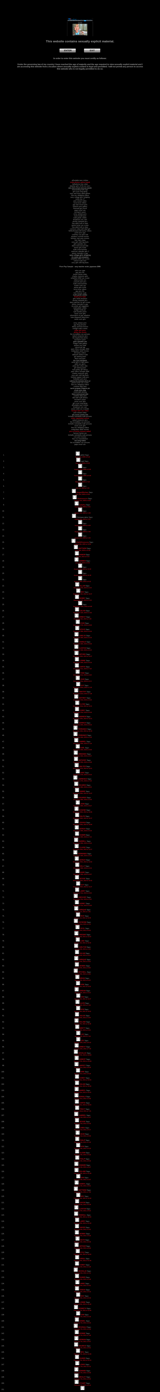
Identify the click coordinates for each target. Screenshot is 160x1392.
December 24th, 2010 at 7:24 (82, 743)
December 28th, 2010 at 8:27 (82, 806)
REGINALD (82, 1327)
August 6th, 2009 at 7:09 (82, 531)
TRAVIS (82, 1290)
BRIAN (82, 978)
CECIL (82, 928)
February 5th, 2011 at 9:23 (82, 1210)
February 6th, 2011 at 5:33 (82, 1291)
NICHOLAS (82, 1271)
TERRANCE (82, 729)
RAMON (82, 555)
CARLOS (82, 636)
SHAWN (82, 835)
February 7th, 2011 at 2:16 (82, 1316)
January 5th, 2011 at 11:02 (82, 986)
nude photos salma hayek (80, 182)
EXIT (92, 50)
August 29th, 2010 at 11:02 (82, 569)
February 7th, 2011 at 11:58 (82, 1354)
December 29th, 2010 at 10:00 (82, 824)
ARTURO (82, 654)
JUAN (82, 679)
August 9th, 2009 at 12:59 (82, 544)
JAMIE (82, 1283)
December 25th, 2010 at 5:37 (82, 756)
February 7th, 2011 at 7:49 (82, 1335)
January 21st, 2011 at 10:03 (82, 1105)
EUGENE (82, 810)
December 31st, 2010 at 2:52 (82, 899)
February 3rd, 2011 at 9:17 (82, 1129)
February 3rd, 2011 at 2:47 (82, 1117)
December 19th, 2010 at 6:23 (82, 650)
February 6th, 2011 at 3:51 (82, 1285)
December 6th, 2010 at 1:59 (82, 619)
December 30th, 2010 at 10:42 (82, 880)
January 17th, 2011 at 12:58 (82, 1061)
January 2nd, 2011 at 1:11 (82, 924)
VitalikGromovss (82, 542)
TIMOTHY (82, 692)
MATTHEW (82, 548)
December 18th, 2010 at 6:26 (82, 631)
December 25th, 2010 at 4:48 (82, 762)
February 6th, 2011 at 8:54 (82, 1248)
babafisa (82, 505)
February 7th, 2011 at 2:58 (82, 1372)
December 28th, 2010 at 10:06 (82, 812)
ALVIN (82, 1003)
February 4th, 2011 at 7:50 (82, 1192)
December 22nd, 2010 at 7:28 (82, 693)
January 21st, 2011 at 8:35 (82, 1067)
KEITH (82, 1240)
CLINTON (82, 648)
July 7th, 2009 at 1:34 (82, 488)
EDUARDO (82, 798)
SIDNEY (82, 903)
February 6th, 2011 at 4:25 (82, 1235)
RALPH (82, 816)
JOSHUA (82, 822)
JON (82, 997)
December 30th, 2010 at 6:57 (82, 874)
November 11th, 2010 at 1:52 (82, 612)
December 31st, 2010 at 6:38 (82, 905)
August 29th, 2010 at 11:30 (82, 575)
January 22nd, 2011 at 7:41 (82, 1111)
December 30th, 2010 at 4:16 (82, 868)
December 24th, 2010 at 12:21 (82, 718)
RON (82, 1009)
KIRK (82, 984)
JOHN (82, 804)
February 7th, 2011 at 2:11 (82, 1366)
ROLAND (82, 1022)
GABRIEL (82, 741)
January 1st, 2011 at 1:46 (82, 911)
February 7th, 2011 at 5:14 (82, 1385)
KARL (82, 748)
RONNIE (82, 1333)
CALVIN (82, 611)
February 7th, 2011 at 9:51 (82, 1348)
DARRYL (82, 1090)
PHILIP (82, 1140)
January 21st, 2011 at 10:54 (82, 1080)
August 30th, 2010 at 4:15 (82, 581)
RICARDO (82, 785)
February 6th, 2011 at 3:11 (82, 1273)
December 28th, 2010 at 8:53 (82, 787)
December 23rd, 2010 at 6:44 (82, 712)
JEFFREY (82, 698)
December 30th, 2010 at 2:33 (82, 855)
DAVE (82, 773)
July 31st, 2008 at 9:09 (82, 463)
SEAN (82, 1134)
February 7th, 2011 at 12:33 (82, 1360)
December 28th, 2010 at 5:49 (82, 799)
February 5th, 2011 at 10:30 (82, 1217)
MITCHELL (82, 972)
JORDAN (82, 991)
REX (82, 592)
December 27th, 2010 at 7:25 (82, 781)
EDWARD (82, 1165)
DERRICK (82, 723)
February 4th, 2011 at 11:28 (82, 1173)
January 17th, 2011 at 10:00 (82, 1055)
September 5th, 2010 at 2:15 (83, 587)
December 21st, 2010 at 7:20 (82, 668)
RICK (82, 916)
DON (82, 1146)
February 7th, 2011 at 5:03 (82, 1379)
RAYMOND (82, 922)
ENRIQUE (82, 910)
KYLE (82, 1252)
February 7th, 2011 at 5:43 (82, 1323)
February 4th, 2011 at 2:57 (82, 1179)
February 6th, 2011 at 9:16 (82, 1298)
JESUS (82, 629)
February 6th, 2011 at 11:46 (82, 1260)
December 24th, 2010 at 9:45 (82, 749)
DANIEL (82, 1321)
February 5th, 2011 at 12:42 (82, 1198)
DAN (82, 1178)
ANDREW (82, 717)
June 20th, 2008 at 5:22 (82, 457)
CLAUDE (82, 847)
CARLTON (82, 947)
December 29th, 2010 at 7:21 (82, 837)
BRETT (82, 1028)
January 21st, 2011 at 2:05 (82, 1098)
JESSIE (82, 879)
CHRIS (82, 1128)
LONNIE (82, 660)
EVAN (82, 623)
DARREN (82, 561)
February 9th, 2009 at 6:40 (82, 475)
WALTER (82, 766)
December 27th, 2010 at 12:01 (82, 768)
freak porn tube (80, 297)
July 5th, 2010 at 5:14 (82, 556)
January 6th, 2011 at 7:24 (82, 1005)
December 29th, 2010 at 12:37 (82, 818)
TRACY (82, 1109)
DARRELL (82, 841)
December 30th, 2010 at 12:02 (82, 862)
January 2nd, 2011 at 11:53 (82, 936)
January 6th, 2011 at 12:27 (82, 999)
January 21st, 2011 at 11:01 (82, 1092)
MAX (82, 1296)
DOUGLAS (82, 1053)
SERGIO (82, 829)
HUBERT (82, 1059)
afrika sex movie (80, 332)
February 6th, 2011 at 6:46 (82, 1242)
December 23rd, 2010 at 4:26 (82, 700)
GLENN (82, 1153)
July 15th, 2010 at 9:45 (82, 563)
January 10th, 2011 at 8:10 (82, 1042)
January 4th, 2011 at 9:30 (82, 961)
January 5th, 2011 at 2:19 (82, 992)
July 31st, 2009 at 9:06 (82, 494)
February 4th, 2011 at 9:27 (82, 1167)
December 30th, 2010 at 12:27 (82, 849)
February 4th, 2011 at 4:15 (82, 1148)
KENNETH (82, 1308)
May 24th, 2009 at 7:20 (82, 482)
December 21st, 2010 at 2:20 (82, 675)
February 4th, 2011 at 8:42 (82, 1161)
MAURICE (82, 1346)
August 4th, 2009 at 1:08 (82, 513)
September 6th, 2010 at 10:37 (82, 594)
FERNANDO (82, 854)
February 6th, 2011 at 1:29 (82, 1267)
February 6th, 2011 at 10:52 (82, 1254)
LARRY (82, 891)
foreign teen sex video (80, 411)
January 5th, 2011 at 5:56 (82, 967)
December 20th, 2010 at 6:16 (82, 662)
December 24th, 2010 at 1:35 (82, 737)
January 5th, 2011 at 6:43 (82, 980)
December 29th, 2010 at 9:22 (82, 843)
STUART (82, 1383)
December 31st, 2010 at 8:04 (82, 893)
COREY (82, 710)
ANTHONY (82, 760)
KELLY (82, 866)
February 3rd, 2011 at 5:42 (82, 1123)
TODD (82, 673)
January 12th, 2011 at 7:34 (82, 1048)
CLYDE (82, 704)
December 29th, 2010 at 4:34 (82, 830)
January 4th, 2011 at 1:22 (82, 949)
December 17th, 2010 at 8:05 (82, 625)
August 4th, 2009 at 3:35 (82, 519)
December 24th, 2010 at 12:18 (82, 731)
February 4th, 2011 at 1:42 (82, 1142)
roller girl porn (80, 330)
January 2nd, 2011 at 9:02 (82, 930)
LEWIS (82, 1364)
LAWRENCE (82, 779)
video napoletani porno (80, 418)
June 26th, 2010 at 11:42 (82, 550)
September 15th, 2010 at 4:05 (82, 606)
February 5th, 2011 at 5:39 (82, 1204)
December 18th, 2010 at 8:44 (82, 644)
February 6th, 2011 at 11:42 (82, 1304)
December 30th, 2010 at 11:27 (82, 887)
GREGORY (82, 897)
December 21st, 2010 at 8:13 (82, 681)
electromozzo (82, 499)
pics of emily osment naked (80, 431)
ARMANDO (82, 754)
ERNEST (82, 617)
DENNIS (82, 966)
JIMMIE (82, 791)
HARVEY (82, 1065)
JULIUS (82, 1016)
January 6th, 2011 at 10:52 (82, 1011)
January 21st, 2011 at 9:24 (82, 1073)
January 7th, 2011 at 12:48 (82, 1024)
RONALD (82, 1097)
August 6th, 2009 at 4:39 (82, 525)
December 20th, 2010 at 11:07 (82, 656)
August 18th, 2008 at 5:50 (82, 469)
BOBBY (82, 598)
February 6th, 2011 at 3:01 (82, 1229)
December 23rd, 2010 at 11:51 (82, 706)
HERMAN (82, 1340)
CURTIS (82, 667)
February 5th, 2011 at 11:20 (82, 1223)
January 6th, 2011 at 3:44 (82, 1017)
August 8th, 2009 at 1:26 (82, 538)
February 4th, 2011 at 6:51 (82, 1186)
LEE (82, 1034)
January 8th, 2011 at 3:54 (82, 1030)
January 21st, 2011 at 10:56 (82, 1086)
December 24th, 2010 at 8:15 (82, 725)
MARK (82, 872)
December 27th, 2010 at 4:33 (82, 774)
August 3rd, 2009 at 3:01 (82, 506)
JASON (82, 1202)
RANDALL (82, 1215)
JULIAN (82, 953)
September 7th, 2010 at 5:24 (83, 600)
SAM (82, 1315)
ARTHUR (82, 1246)
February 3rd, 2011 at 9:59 (82, 1136)
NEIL (82, 1352)
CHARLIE (82, 642)
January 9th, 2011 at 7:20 (82, 1036)
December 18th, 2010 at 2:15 (82, 637)
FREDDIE (82, 935)
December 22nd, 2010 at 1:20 (82, 687)
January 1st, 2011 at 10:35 (82, 918)
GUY (82, 685)
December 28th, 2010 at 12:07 (82, 793)
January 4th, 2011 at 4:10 (82, 955)
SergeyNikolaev (82, 492)
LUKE (82, 941)
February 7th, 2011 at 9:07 (82, 1341)
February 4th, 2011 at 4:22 (82, 1154)
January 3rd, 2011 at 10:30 (82, 943)
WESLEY (82, 1377)
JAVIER (82, 1227)
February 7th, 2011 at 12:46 (82, 1310)
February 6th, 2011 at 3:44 (82, 1279)
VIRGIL (82, 1259)
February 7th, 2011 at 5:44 (82, 1329)
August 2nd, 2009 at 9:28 (82, 500)
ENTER (68, 50)
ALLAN (82, 586)
